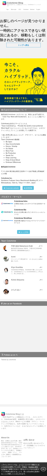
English (38, 9)
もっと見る (24, 232)
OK (43, 469)
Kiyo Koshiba (17, 267)
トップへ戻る (23, 45)
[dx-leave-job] (23, 81)
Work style (13, 9)
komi (13, 256)
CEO (19, 9)
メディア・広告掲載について (34, 444)
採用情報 (28, 188)
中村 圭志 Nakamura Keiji (22, 246)
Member (32, 9)
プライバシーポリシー (34, 446)
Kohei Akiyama (17, 279)
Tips (7, 9)
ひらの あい (16, 289)
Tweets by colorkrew (8, 359)
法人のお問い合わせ (31, 443)
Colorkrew (25, 9)
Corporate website (12, 188)
